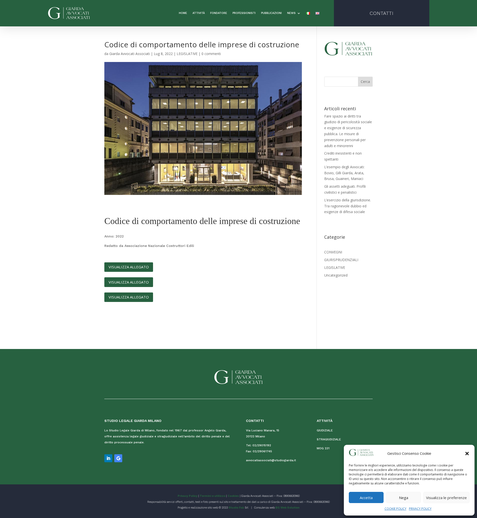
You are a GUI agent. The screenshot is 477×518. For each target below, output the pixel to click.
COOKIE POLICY (395, 509)
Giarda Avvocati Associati (129, 53)
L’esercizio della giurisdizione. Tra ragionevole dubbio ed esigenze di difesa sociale (347, 206)
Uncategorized (336, 275)
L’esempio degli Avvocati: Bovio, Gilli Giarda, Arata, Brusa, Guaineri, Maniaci (344, 173)
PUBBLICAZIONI (271, 13)
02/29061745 (262, 451)
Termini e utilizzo (212, 496)
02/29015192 (261, 445)
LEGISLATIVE (187, 53)
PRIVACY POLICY (420, 509)
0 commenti (211, 53)
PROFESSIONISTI (244, 13)
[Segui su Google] (118, 458)
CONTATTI (382, 13)
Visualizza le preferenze (446, 497)
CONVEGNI (333, 252)
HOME (183, 13)
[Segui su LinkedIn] (108, 458)
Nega (403, 497)
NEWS (291, 13)
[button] (467, 453)
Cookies (233, 496)
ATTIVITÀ (199, 13)
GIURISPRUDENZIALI (341, 259)
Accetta (366, 497)
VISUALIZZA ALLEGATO (129, 266)
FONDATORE (218, 13)
